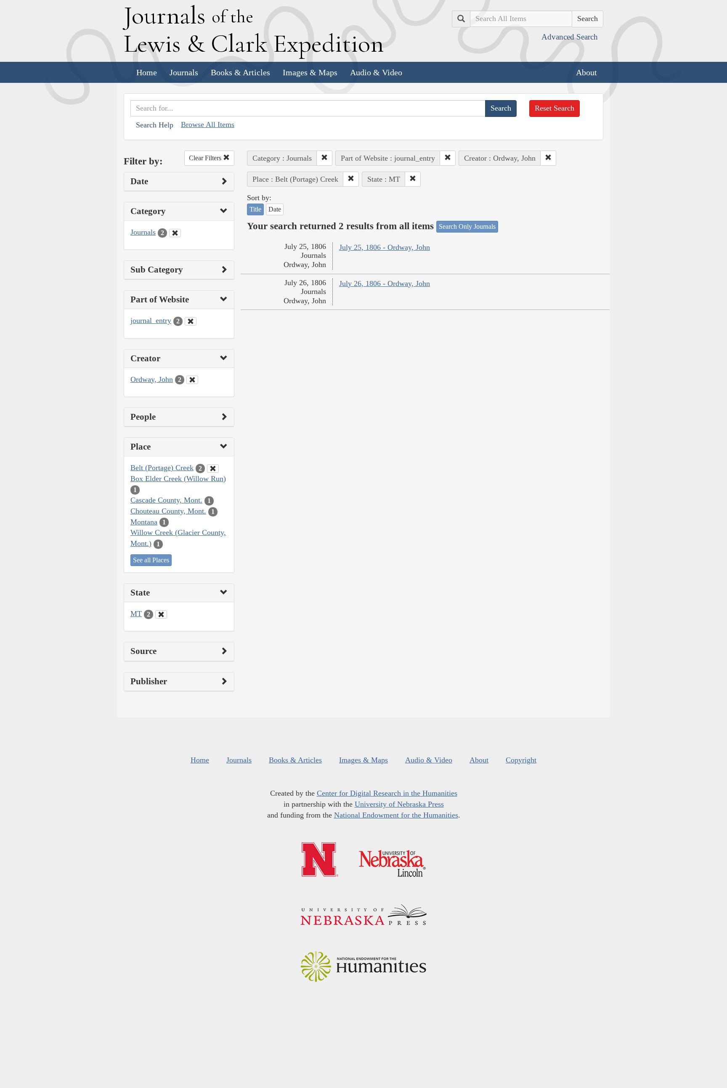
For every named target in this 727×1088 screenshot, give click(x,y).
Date (274, 209)
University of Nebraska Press (399, 804)
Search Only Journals (467, 226)
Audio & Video (376, 72)
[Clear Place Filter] (213, 468)
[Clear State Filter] (161, 614)
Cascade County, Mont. (166, 500)
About (586, 72)
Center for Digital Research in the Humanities (387, 793)
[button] (324, 158)
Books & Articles (240, 72)
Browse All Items (207, 124)
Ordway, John (151, 379)
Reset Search (554, 108)
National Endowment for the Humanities (396, 815)
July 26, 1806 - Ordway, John (384, 283)
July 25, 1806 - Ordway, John (384, 247)
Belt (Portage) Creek (162, 467)
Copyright (521, 760)
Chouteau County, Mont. (168, 511)
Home (146, 72)
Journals (184, 72)
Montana (143, 522)
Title (255, 209)
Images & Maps (310, 72)
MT (136, 613)
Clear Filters (206, 157)
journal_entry (150, 320)
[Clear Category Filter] (175, 233)
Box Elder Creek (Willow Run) (178, 478)
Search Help (154, 125)
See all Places (151, 560)
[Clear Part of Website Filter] (190, 321)
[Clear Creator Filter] (192, 380)
